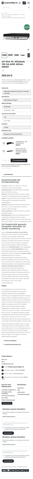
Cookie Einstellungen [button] (23, 394)
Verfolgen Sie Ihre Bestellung (7, 392)
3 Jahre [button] (6, 127)
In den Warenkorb (20, 160)
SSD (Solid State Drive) (8, 113)
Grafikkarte (5, 96)
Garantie (4, 124)
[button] (3, 38)
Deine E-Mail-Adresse (8, 416)
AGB (18, 390)
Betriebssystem (6, 130)
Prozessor (5, 88)
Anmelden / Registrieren (9, 390)
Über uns (4, 359)
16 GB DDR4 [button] (7, 107)
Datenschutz (21, 392)
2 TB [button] (7, 121)
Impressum (20, 388)
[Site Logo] (10, 3)
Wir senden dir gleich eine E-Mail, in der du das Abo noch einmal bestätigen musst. (14, 424)
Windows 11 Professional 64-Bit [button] (13, 134)
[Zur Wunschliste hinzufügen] (3, 70)
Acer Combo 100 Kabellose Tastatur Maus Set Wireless (21, 150)
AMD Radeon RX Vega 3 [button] (11, 100)
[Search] (29, 7)
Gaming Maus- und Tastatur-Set (21, 142)
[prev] (28, 61)
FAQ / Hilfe (5, 398)
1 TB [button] (5, 117)
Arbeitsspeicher (6, 103)
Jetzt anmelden (8, 433)
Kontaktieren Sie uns (7, 364)
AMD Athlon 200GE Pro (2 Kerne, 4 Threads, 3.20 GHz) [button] (16, 92)
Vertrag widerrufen (7, 403)
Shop (3, 362)
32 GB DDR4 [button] (9, 110)
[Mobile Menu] (28, 2)
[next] (30, 61)
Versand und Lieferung (8, 395)
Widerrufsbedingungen (8, 400)
